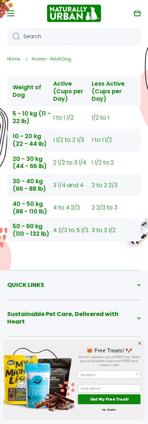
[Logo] (74, 13)
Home (13, 59)
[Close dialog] (140, 343)
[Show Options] (137, 375)
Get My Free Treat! (109, 399)
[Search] (13, 36)
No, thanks (109, 409)
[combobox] (74, 36)
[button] (137, 13)
